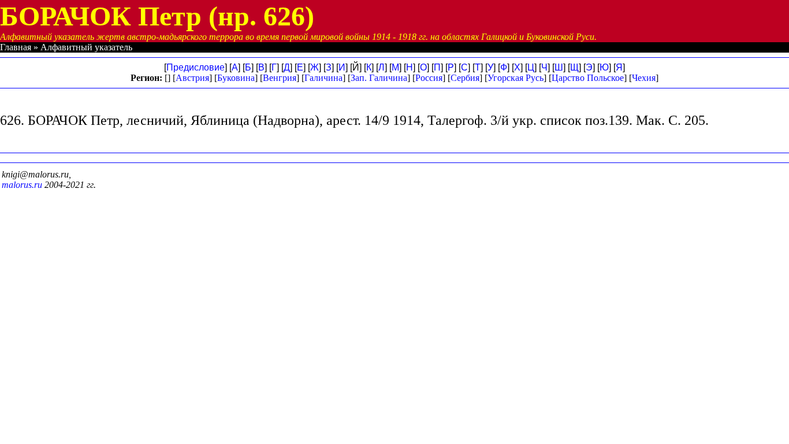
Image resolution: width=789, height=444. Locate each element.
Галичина (323, 78)
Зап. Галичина (379, 78)
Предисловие (195, 67)
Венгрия (279, 78)
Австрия (192, 78)
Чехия (644, 78)
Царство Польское (588, 78)
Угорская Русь (515, 78)
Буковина (236, 78)
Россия (428, 78)
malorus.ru (22, 185)
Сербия (465, 78)
